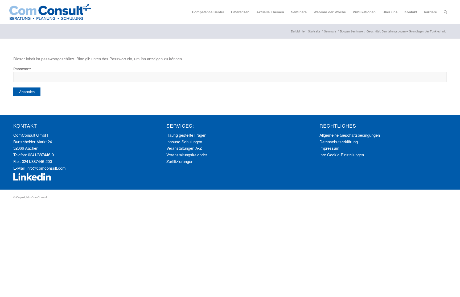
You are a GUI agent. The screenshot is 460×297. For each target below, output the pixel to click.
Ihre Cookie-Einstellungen (341, 154)
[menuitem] (208, 12)
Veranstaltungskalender (186, 154)
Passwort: (22, 68)
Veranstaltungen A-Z (184, 148)
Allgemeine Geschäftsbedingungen (349, 135)
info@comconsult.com (46, 168)
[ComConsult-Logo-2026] (50, 12)
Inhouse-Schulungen (184, 141)
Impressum (329, 148)
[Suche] (445, 12)
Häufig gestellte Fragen (186, 135)
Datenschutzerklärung (338, 141)
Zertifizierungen (179, 161)
